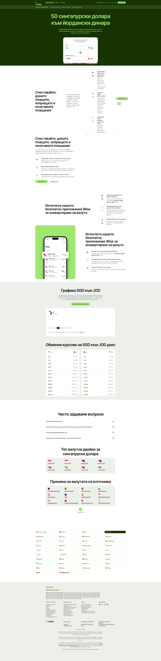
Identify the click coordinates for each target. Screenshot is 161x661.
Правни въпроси (67, 621)
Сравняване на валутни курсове (88, 612)
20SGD (49, 367)
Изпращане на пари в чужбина (70, 604)
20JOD (85, 367)
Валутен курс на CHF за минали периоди (54, 598)
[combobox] (91, 48)
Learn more (81, 332)
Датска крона (51, 497)
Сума (66, 44)
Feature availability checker (51, 616)
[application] (57, 321)
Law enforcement (102, 625)
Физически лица (50, 2)
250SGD (50, 377)
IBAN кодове (84, 609)
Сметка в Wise (67, 605)
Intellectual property (68, 625)
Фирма (57, 2)
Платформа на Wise (68, 611)
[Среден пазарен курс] (87, 40)
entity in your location (94, 649)
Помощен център (49, 613)
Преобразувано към (69, 55)
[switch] (80, 52)
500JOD (85, 380)
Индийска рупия (85, 497)
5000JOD (86, 391)
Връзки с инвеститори (50, 611)
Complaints (66, 624)
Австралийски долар (53, 491)
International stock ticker (86, 607)
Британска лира (85, 491)
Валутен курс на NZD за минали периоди (91, 595)
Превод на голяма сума (69, 608)
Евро (66, 497)
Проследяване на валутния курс (80, 304)
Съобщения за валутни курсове (88, 611)
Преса (47, 607)
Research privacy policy (86, 604)
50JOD (85, 370)
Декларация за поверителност (87, 621)
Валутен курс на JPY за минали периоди (91, 594)
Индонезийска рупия (104, 497)
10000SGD (50, 394)
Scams (82, 625)
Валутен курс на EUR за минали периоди (73, 594)
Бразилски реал (69, 491)
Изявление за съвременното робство (106, 624)
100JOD (85, 373)
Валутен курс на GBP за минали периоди (91, 592)
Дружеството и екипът (51, 604)
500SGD (50, 380)
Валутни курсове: (50, 587)
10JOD (85, 363)
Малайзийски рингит (87, 503)
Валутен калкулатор (85, 605)
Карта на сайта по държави (87, 624)
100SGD (50, 373)
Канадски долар (52, 503)
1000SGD (50, 384)
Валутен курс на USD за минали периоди (91, 596)
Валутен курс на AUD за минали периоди (72, 592)
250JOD (85, 377)
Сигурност (48, 605)
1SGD (49, 356)
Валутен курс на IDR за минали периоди (72, 598)
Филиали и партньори (50, 612)
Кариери (48, 608)
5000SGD (50, 391)
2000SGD (50, 387)
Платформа (62, 2)
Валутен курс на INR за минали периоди (72, 595)
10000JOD (86, 394)
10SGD (49, 363)
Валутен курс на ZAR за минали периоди (54, 596)
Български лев (102, 491)
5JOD (85, 360)
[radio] (50, 328)
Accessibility (48, 615)
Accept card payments (68, 615)
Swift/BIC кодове (84, 608)
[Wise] (39, 2)
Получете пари (67, 609)
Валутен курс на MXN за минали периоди (55, 594)
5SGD (49, 360)
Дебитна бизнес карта (68, 612)
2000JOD (86, 387)
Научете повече (118, 103)
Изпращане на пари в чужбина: (52, 589)
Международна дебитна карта (70, 607)
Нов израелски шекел (104, 503)
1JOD (85, 356)
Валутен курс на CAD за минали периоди (54, 595)
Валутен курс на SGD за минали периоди (73, 596)
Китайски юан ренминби (71, 503)
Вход (115, 2)
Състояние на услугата (51, 609)
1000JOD (86, 384)
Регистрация (122, 2)
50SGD (49, 370)
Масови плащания (67, 613)
